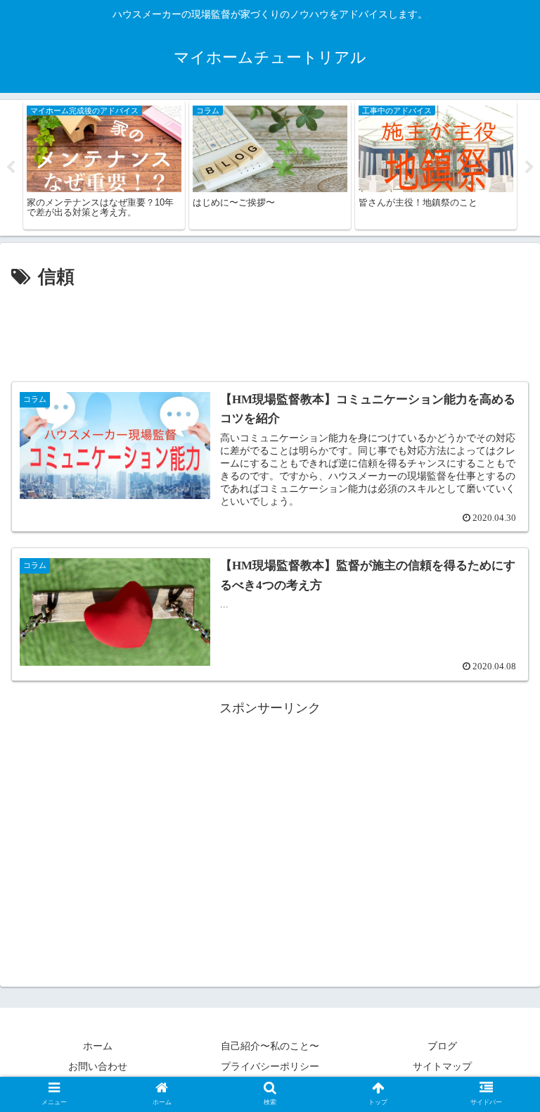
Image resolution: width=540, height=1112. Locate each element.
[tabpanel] (104, 165)
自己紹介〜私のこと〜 (270, 1045)
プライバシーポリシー (270, 1066)
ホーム (97, 1045)
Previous (11, 167)
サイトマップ (442, 1066)
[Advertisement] (270, 332)
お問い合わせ (97, 1066)
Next (529, 167)
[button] (499, 1100)
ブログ (442, 1045)
